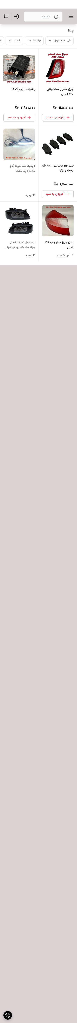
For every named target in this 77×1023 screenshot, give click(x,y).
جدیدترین (59, 40)
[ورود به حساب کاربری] (17, 16)
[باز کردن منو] (70, 16)
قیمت (17, 40)
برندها (37, 40)
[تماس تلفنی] (7, 1015)
